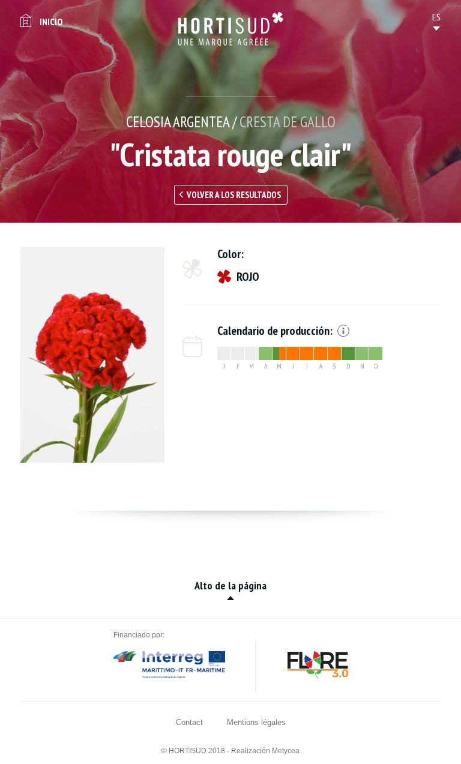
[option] (92, 355)
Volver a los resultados (234, 194)
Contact (189, 722)
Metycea (286, 751)
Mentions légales (256, 722)
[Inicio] (230, 29)
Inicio (51, 22)
